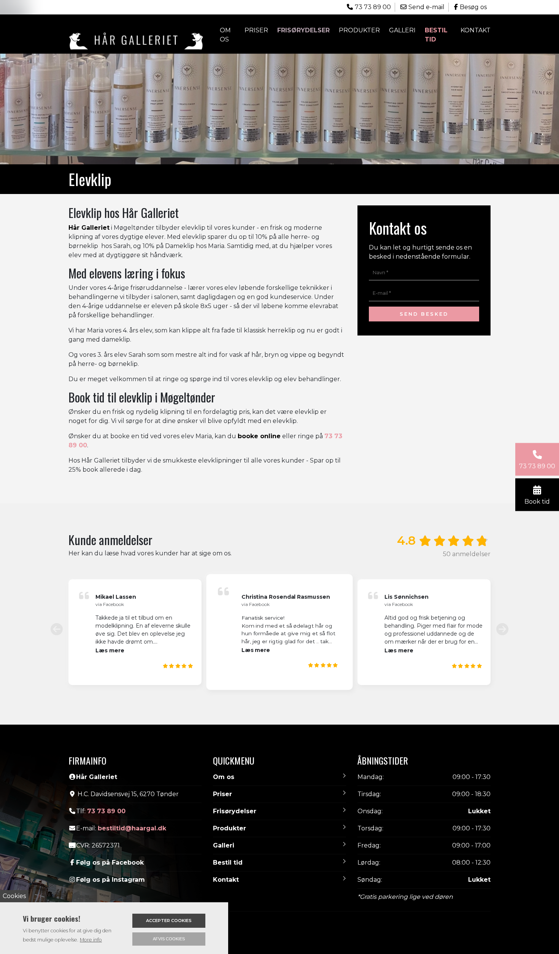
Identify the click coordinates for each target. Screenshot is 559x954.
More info (91, 940)
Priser (256, 30)
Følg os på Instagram (110, 849)
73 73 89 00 (106, 780)
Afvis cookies (169, 939)
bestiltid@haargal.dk (132, 797)
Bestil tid (436, 35)
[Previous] (57, 599)
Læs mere (109, 620)
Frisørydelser (234, 780)
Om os (225, 35)
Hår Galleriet (89, 197)
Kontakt (476, 30)
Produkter (229, 797)
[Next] (502, 599)
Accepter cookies (169, 920)
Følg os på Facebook (110, 832)
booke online (259, 406)
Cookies (14, 896)
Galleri (402, 30)
